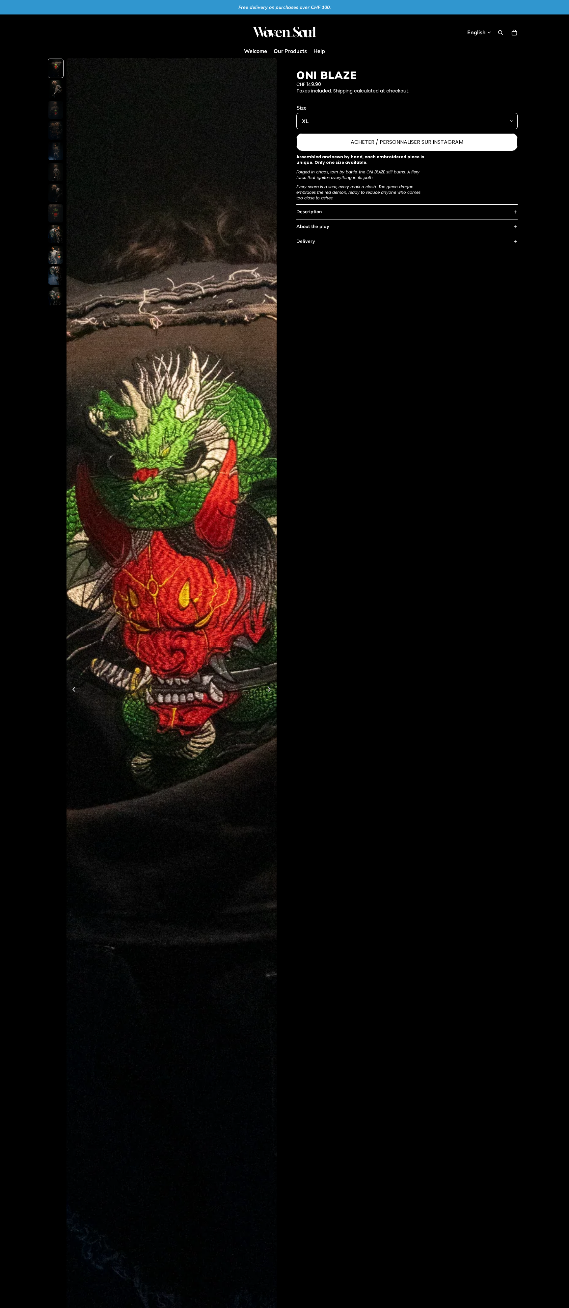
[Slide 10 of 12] (55, 255)
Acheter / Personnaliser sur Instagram (407, 142)
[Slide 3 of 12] (55, 110)
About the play (312, 226)
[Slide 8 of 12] (55, 213)
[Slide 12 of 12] (55, 296)
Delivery (305, 241)
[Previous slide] (72, 690)
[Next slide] (271, 690)
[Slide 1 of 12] (55, 68)
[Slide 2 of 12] (55, 89)
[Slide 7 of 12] (55, 193)
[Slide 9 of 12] (55, 234)
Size (301, 107)
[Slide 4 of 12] (55, 130)
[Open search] (500, 32)
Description (309, 212)
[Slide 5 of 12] (55, 151)
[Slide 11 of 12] (55, 276)
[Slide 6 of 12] (55, 172)
